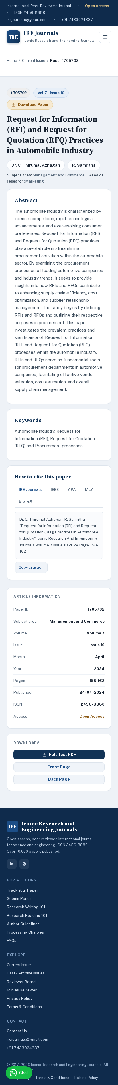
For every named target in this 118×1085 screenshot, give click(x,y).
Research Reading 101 (27, 915)
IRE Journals (30, 489)
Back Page (59, 779)
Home (12, 60)
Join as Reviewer (22, 990)
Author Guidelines (23, 923)
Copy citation (31, 567)
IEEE (55, 489)
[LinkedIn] (12, 864)
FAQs (11, 940)
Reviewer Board (21, 981)
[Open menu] (105, 37)
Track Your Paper (22, 890)
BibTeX (25, 501)
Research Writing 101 (26, 907)
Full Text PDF (62, 754)
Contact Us (17, 1031)
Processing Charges (25, 932)
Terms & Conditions (24, 1006)
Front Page (59, 767)
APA (72, 489)
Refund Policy (86, 1078)
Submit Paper (19, 898)
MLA (89, 489)
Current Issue (33, 60)
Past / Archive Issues (26, 973)
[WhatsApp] (24, 864)
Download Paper (33, 104)
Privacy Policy (19, 998)
